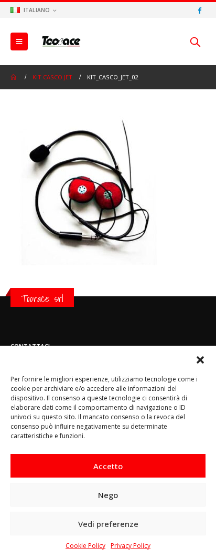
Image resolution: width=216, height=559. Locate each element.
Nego (108, 495)
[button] (200, 359)
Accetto (108, 466)
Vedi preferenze (108, 524)
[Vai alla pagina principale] (14, 77)
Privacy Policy (130, 545)
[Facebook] (199, 10)
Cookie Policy (85, 545)
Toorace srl (42, 298)
